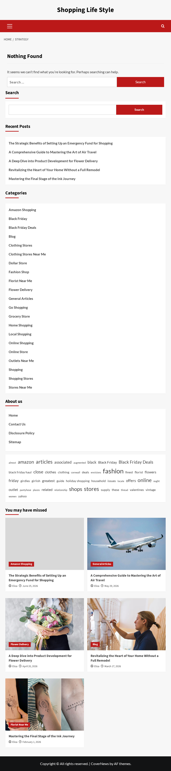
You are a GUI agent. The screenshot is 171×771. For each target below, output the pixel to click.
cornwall (75, 472)
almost (12, 462)
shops (75, 489)
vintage (151, 490)
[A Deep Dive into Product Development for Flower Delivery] (44, 624)
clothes (50, 472)
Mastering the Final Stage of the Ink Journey (42, 179)
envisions (96, 472)
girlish (36, 481)
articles (44, 462)
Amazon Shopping (22, 210)
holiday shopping (78, 481)
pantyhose (25, 489)
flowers (150, 472)
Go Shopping (18, 307)
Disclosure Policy (22, 433)
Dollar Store (18, 263)
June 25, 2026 (30, 586)
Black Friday (18, 219)
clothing (63, 472)
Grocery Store (19, 316)
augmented (79, 462)
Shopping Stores (21, 378)
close (38, 471)
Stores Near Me (20, 387)
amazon (26, 462)
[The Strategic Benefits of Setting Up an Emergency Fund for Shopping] (44, 544)
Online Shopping (21, 343)
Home (13, 415)
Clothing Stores (20, 245)
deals (85, 472)
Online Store (18, 352)
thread (124, 489)
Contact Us (17, 424)
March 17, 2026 (112, 666)
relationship (60, 489)
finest (129, 472)
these (115, 490)
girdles (25, 481)
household (98, 481)
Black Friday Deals (22, 227)
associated (63, 462)
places (36, 489)
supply (105, 490)
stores (91, 488)
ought (156, 481)
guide (60, 481)
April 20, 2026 (29, 666)
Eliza (14, 586)
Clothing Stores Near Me (27, 254)
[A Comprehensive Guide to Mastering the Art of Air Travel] (126, 544)
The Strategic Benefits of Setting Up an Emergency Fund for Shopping (61, 143)
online (145, 480)
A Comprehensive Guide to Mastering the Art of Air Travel (52, 152)
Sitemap (15, 442)
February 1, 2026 (31, 742)
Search (12, 93)
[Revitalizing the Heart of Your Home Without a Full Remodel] (126, 624)
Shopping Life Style (85, 10)
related (47, 489)
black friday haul (20, 472)
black (92, 462)
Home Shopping (21, 325)
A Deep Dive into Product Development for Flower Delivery (53, 161)
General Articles (21, 298)
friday (14, 480)
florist (139, 472)
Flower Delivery (21, 290)
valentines (137, 490)
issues (112, 481)
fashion (113, 471)
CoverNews (100, 763)
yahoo (22, 496)
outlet (13, 489)
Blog (12, 236)
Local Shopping (20, 334)
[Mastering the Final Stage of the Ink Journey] (44, 704)
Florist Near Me (20, 281)
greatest (48, 480)
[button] (9, 25)
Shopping (16, 370)
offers (131, 480)
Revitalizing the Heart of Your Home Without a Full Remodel (54, 170)
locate (121, 481)
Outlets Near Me (21, 361)
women (12, 496)
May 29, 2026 (111, 586)
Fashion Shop (19, 272)
